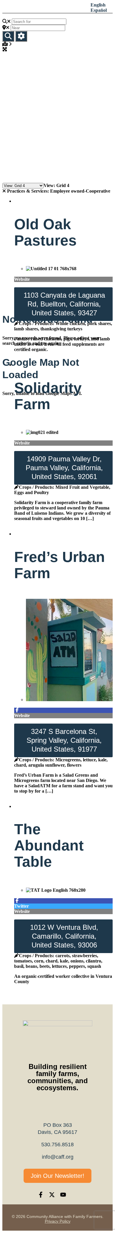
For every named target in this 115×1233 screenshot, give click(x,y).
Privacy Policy (57, 1221)
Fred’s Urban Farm (59, 565)
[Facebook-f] (41, 1195)
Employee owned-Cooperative (58, 191)
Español (99, 10)
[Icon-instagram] (74, 1195)
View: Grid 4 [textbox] (56, 185)
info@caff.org (57, 1157)
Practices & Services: (28, 191)
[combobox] (56, 185)
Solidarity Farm (48, 396)
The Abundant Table (49, 845)
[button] (45, 7)
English (98, 4)
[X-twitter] (52, 1195)
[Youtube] (63, 1195)
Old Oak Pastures (45, 232)
